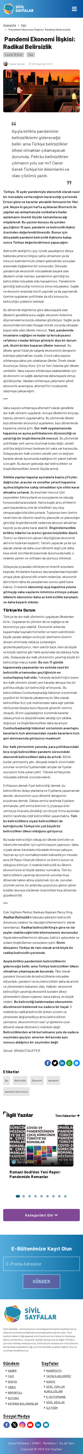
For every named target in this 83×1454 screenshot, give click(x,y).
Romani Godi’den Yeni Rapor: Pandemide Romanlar (35, 1174)
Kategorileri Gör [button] (40, 1215)
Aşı (6, 1080)
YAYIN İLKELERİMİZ (58, 1376)
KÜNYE (50, 1381)
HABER (12, 1370)
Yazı (23, 25)
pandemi (53, 1080)
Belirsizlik (20, 1080)
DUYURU (13, 1398)
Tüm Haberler (66, 1116)
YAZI (11, 1376)
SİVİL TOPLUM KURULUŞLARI (54, 1389)
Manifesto (49, 1443)
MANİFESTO (54, 1370)
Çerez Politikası (19, 1443)
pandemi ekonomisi (16, 1091)
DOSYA (12, 1381)
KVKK (36, 1443)
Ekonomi (37, 1080)
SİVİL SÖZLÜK (55, 1402)
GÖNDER (41, 1281)
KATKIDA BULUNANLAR (23, 1403)
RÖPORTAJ (15, 1392)
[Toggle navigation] (74, 9)
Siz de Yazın (67, 1443)
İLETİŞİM (52, 1407)
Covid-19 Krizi (13, 54)
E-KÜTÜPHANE (56, 1396)
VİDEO (12, 1387)
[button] (18, 1196)
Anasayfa (9, 25)
